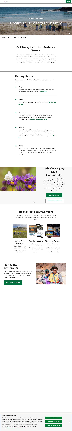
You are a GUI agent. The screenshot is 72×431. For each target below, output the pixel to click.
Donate (68, 1)
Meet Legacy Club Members (13, 282)
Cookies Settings (54, 417)
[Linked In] (15, 37)
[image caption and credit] (34, 201)
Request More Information (55, 200)
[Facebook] (8, 37)
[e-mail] (25, 37)
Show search (63, 1)
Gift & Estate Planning (36, 18)
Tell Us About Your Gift (54, 195)
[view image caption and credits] (70, 33)
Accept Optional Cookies (54, 425)
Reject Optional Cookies (54, 421)
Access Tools (43, 91)
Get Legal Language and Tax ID (38, 119)
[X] (11, 37)
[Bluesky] (21, 37)
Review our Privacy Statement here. (16, 428)
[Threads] (18, 37)
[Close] (69, 422)
